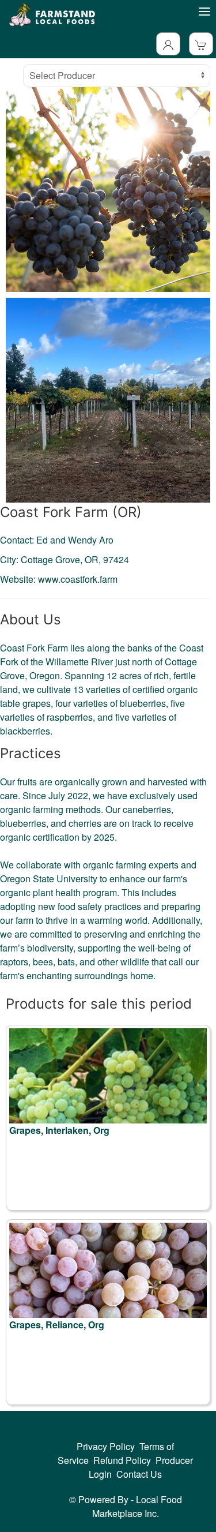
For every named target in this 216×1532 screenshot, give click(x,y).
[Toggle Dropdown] (168, 43)
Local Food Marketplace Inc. (137, 1506)
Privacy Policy (106, 1446)
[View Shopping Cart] (201, 43)
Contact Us (139, 1474)
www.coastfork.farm (78, 579)
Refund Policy (122, 1460)
